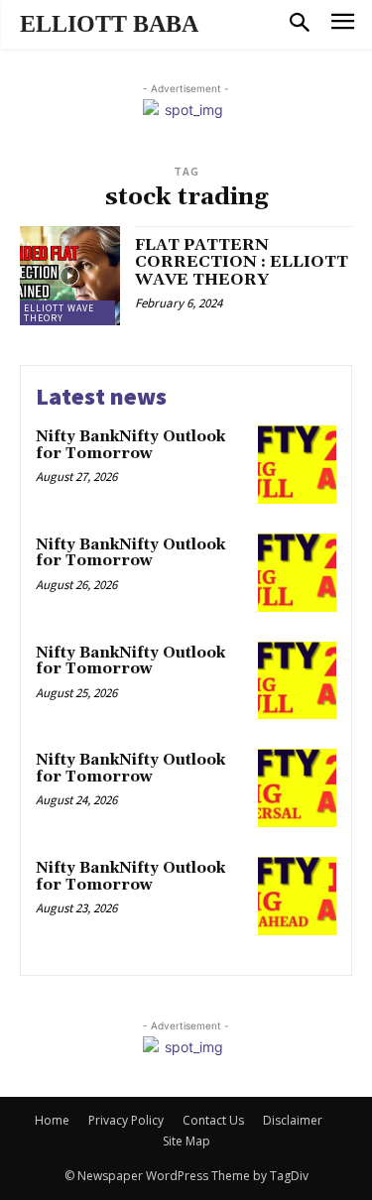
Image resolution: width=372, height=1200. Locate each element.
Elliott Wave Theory (59, 312)
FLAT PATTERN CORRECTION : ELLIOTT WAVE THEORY (241, 262)
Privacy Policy (126, 1120)
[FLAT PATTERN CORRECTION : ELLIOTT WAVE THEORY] (70, 276)
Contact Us (213, 1120)
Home (52, 1120)
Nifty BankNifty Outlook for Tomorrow (130, 445)
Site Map (186, 1141)
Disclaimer (292, 1120)
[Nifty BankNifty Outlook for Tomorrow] (297, 464)
